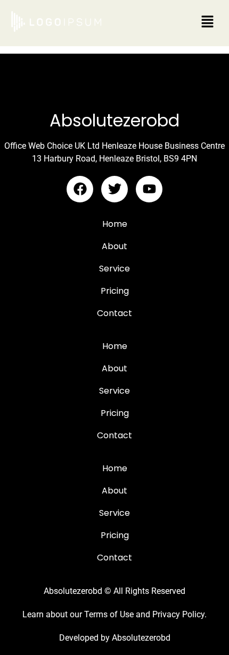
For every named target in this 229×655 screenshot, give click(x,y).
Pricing (115, 291)
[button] (207, 22)
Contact (114, 313)
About (114, 246)
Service (114, 268)
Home (114, 224)
